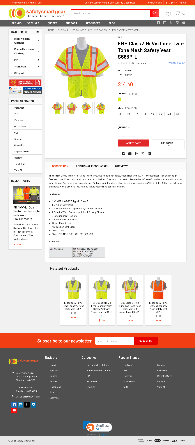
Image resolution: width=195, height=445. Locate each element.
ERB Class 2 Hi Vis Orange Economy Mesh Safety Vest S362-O (158, 307)
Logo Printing (100, 2)
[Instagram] (177, 22)
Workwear (20, 66)
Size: (127, 107)
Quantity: (124, 127)
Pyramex (18, 120)
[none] (82, 68)
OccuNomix (20, 126)
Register (182, 2)
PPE (16, 60)
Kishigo (18, 138)
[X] (171, 22)
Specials (33, 23)
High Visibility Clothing (22, 40)
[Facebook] (158, 22)
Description (60, 166)
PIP (16, 113)
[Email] (130, 153)
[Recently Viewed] (169, 13)
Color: (128, 93)
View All (18, 170)
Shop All (19, 73)
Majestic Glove (21, 151)
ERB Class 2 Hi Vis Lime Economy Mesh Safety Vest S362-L (73, 305)
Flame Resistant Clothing (24, 51)
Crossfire (19, 145)
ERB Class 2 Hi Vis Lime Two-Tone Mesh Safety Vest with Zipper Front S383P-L (130, 307)
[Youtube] (184, 22)
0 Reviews (121, 166)
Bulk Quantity (116, 2)
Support (71, 23)
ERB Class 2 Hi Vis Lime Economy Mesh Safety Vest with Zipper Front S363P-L (102, 307)
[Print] (136, 153)
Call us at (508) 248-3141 (28, 396)
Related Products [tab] (64, 268)
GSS (16, 132)
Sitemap (54, 397)
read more (18, 244)
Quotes (52, 23)
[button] (25, 82)
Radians (18, 157)
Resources (92, 23)
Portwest (19, 107)
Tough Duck (20, 163)
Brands (16, 23)
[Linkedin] (164, 22)
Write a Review (177, 62)
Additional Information (92, 166)
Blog (111, 23)
